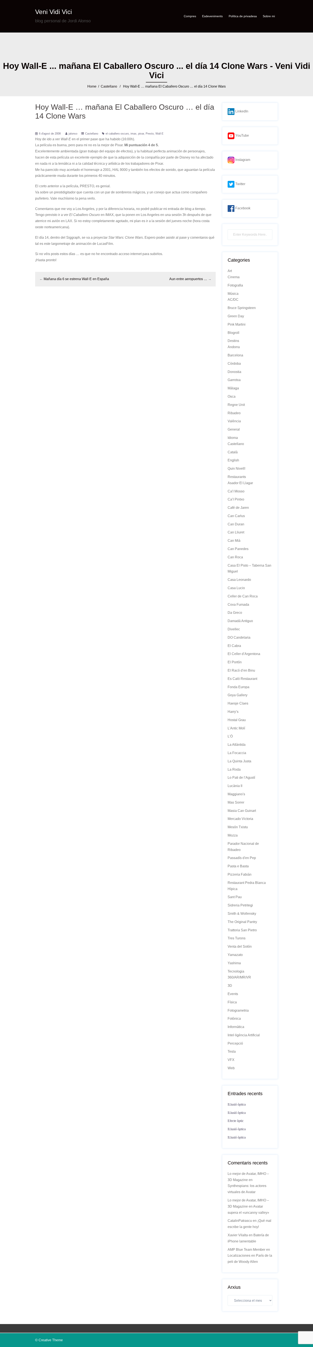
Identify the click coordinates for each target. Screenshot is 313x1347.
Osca (231, 396)
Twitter (239, 184)
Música (233, 293)
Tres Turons (237, 938)
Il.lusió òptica (237, 1104)
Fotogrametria (238, 1010)
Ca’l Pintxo (236, 499)
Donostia (234, 372)
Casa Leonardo (239, 579)
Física (232, 1002)
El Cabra (234, 646)
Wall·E (159, 133)
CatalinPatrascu (240, 1220)
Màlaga (233, 388)
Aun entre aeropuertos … (188, 279)
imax (133, 133)
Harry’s (233, 711)
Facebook (242, 208)
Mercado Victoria (240, 819)
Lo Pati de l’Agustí (241, 777)
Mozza (233, 835)
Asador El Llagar (240, 483)
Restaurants (237, 477)
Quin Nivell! (236, 468)
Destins (233, 341)
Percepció (235, 1043)
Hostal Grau (237, 720)
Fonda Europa (238, 687)
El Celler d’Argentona (244, 654)
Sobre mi (269, 16)
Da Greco (235, 612)
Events (233, 994)
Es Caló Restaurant (242, 679)
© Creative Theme (49, 1340)
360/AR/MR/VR (239, 977)
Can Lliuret (236, 532)
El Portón (235, 662)
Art (230, 271)
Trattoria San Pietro (242, 930)
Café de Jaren (238, 507)
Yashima (234, 963)
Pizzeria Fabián (239, 874)
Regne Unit (236, 405)
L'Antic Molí (236, 728)
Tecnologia (236, 971)
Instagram (242, 160)
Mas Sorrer (236, 802)
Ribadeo (234, 413)
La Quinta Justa (239, 761)
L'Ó (230, 736)
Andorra (234, 347)
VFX (231, 1060)
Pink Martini (237, 324)
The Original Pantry (242, 922)
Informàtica (236, 1027)
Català (233, 452)
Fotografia (235, 285)
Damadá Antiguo (240, 621)
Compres (190, 16)
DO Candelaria (239, 637)
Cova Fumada (238, 604)
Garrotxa (234, 380)
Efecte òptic (236, 1121)
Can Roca (235, 557)
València (234, 421)
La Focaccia (237, 753)
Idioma (233, 438)
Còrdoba (234, 363)
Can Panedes (238, 549)
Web (231, 1068)
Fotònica (234, 1018)
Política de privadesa (243, 16)
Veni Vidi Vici (53, 11)
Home (91, 86)
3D (230, 985)
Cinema (234, 277)
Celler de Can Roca (243, 596)
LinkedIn (241, 111)
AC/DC (233, 299)
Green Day (236, 316)
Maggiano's (236, 794)
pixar (141, 133)
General (234, 429)
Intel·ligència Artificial (244, 1035)
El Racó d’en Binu (241, 670)
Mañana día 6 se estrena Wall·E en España (76, 279)
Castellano (109, 86)
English (233, 460)
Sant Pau (235, 897)
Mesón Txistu (238, 827)
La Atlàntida (237, 744)
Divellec (234, 629)
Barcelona (235, 355)
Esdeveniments (212, 16)
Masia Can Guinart (242, 810)
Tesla (232, 1051)
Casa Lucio (236, 588)
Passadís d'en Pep (242, 858)
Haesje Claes (238, 703)
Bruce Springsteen (242, 308)
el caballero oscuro (117, 133)
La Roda (234, 769)
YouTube (241, 135)
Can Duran (236, 524)
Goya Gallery (237, 695)
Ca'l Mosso (236, 491)
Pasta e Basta (238, 866)
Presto (150, 133)
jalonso (73, 133)
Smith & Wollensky (242, 913)
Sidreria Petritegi (240, 905)
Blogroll (233, 333)
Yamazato (235, 955)
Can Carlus (236, 516)
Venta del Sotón (240, 946)
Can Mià (234, 540)
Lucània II (235, 786)
